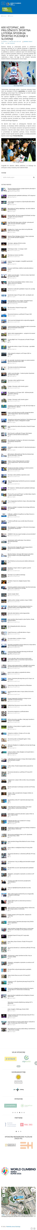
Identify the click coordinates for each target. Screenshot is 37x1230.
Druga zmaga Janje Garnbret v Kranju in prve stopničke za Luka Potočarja (19, 699)
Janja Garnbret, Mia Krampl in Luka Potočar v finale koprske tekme (21, 619)
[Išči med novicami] (34, 177)
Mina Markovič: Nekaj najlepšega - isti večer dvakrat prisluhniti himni (21, 209)
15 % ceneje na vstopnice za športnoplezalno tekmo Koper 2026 (21, 202)
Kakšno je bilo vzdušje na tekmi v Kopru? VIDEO (20, 600)
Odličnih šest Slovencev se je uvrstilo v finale (19, 705)
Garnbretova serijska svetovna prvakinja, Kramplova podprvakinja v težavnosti (21, 828)
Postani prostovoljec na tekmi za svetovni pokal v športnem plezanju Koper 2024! (20, 468)
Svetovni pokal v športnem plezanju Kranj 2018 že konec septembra (21, 922)
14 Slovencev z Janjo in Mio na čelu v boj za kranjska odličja (21, 780)
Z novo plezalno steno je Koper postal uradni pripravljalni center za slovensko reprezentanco (20, 659)
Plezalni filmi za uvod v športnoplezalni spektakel (20, 867)
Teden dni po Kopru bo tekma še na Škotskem (20, 685)
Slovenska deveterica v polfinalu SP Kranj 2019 (20, 772)
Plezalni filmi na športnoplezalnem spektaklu (19, 969)
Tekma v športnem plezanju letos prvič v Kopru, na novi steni (21, 679)
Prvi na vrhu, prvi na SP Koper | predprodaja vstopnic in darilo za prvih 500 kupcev (22, 494)
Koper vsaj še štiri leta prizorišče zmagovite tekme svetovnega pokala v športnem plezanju (21, 413)
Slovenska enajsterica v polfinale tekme (18, 711)
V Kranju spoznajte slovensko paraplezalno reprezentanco (19, 881)
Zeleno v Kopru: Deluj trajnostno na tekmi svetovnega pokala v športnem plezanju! (18, 461)
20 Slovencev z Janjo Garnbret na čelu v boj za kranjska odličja (20, 956)
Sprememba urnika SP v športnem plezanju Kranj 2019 (20, 800)
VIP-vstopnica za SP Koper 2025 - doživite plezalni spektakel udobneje (20, 393)
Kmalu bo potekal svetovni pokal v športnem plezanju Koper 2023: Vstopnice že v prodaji (22, 587)
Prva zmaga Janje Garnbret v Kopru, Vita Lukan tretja (21, 501)
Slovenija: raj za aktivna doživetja (16, 574)
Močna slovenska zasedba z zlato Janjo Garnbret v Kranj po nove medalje (21, 720)
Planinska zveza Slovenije (13, 1226)
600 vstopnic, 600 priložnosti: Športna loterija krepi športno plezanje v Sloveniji (21, 454)
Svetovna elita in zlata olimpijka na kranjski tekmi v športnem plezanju (21, 752)
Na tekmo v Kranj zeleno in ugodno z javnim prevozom (19, 726)
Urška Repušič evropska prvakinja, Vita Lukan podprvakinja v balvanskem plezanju (19, 807)
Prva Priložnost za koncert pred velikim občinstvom (21, 561)
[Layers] (33, 1190)
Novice (11, 16)
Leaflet (3, 1215)
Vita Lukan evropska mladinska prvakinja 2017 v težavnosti (20, 1002)
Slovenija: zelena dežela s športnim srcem (19, 475)
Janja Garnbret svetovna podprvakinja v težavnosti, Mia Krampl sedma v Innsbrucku (21, 908)
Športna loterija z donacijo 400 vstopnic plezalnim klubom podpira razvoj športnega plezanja (20, 554)
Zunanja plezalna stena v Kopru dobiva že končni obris (21, 692)
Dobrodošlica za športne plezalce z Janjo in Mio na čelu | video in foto (21, 814)
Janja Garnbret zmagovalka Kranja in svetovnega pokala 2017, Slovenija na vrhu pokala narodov (20, 929)
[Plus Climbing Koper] (18, 1199)
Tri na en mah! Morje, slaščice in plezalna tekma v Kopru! (20, 268)
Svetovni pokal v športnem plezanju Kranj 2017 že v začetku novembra (21, 1015)
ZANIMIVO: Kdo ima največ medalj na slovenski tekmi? (22, 534)
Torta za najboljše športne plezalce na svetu (19, 887)
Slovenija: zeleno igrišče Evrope (16, 380)
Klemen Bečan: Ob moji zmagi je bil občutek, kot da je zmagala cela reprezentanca (21, 216)
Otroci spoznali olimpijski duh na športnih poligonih (21, 320)
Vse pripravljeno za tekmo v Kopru (17, 638)
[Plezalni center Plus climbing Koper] (18, 1089)
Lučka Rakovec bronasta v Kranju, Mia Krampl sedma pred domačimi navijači (21, 759)
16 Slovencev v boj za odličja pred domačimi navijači (21, 861)
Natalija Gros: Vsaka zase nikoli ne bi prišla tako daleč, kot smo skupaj (20, 230)
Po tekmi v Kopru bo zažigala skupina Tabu (19, 581)
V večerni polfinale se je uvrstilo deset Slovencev (20, 521)
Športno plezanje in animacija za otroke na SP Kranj (21, 787)
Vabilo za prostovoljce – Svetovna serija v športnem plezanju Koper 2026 (21, 275)
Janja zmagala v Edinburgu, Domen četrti (18, 1009)
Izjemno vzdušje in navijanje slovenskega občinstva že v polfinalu (21, 507)
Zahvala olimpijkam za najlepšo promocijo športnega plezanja (21, 745)
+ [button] (3, 1189)
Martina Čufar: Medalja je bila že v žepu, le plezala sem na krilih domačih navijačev (21, 236)
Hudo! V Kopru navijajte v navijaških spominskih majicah (20, 261)
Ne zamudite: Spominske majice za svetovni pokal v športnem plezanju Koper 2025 (21, 360)
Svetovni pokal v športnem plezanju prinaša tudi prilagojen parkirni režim (20, 652)
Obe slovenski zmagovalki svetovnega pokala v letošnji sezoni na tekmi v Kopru (20, 547)
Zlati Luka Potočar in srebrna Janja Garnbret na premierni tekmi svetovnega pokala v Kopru (20, 606)
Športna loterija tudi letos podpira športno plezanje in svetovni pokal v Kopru (22, 189)
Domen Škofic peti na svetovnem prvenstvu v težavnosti (19, 901)
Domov (4, 16)
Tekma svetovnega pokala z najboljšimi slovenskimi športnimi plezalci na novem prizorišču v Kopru (21, 666)
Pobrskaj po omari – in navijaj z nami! (17, 249)
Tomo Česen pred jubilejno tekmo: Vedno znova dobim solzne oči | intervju (20, 282)
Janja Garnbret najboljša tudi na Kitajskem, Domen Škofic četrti (21, 995)
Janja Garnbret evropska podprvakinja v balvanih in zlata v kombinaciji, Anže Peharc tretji (21, 1022)
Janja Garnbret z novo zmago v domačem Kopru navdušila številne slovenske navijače (20, 301)
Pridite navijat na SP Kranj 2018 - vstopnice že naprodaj (19, 915)
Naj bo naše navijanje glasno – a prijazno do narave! (21, 333)
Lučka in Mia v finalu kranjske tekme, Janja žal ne (20, 766)
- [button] (3, 1191)
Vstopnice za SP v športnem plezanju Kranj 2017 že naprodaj (21, 982)
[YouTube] (34, 1228)
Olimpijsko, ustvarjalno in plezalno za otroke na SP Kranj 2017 (21, 963)
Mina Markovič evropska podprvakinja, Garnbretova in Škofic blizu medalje (21, 1029)
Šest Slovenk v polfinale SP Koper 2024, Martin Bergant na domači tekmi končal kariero (20, 433)
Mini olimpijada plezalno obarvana (17, 626)
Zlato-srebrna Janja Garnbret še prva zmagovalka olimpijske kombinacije (21, 894)
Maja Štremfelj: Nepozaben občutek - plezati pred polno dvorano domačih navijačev (21, 223)
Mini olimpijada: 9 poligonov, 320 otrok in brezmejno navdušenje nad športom (21, 440)
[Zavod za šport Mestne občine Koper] (18, 1079)
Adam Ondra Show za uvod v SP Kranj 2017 (19, 975)
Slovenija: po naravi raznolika (15, 255)
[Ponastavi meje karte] (3, 1195)
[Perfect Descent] (10, 1145)
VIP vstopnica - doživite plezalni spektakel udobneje (21, 488)
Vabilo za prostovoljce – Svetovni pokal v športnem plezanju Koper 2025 (21, 373)
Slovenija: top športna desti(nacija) (17, 367)
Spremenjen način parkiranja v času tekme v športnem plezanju (19, 540)
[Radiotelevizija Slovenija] (10, 1125)
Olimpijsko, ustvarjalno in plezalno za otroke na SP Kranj (21, 874)
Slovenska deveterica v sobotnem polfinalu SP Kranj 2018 (21, 854)
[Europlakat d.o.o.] (10, 1106)
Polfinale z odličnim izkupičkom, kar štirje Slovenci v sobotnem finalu (21, 514)
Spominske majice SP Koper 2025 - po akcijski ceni (21, 295)
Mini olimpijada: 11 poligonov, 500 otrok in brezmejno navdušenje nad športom (21, 527)
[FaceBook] (32, 1228)
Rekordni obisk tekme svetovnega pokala (18, 613)
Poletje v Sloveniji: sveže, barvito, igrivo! (18, 386)
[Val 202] (26, 1125)
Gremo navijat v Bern (13, 594)
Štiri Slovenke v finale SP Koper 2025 (17, 307)
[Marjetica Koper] (26, 1106)
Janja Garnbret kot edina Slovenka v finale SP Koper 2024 (21, 427)
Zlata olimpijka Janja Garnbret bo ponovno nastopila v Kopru (21, 481)
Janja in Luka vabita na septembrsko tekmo (19, 672)
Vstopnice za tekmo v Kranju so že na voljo (19, 733)
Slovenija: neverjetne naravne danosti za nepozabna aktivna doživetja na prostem (22, 645)
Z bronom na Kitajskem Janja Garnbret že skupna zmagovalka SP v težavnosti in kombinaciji (20, 989)
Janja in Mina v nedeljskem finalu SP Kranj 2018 (20, 847)
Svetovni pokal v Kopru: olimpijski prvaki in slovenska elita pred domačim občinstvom (22, 327)
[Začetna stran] (18, 1171)
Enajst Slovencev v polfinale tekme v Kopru (19, 632)
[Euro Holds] (26, 1145)
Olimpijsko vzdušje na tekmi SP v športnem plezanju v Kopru (22, 447)
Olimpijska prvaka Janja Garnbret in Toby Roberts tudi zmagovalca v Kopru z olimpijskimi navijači (22, 420)
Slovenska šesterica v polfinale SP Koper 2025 (20, 314)
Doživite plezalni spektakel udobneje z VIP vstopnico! (21, 195)
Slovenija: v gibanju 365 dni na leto (17, 243)
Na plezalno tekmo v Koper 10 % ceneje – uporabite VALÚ (21, 347)
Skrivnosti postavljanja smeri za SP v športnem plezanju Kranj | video (20, 835)
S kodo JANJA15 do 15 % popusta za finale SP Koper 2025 (21, 340)
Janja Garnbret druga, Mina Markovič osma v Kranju (21, 841)
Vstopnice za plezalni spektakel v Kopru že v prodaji (21, 289)
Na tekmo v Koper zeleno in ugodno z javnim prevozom (19, 568)
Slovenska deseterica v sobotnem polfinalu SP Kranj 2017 (21, 948)
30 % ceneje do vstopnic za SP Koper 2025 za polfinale (19, 353)
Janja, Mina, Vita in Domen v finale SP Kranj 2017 (20, 941)
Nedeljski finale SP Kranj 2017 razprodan (18, 935)
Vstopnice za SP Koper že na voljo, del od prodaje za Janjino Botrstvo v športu (21, 406)
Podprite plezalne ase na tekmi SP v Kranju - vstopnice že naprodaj (19, 821)
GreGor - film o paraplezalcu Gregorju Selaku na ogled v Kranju (20, 793)
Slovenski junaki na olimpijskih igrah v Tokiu (19, 739)
